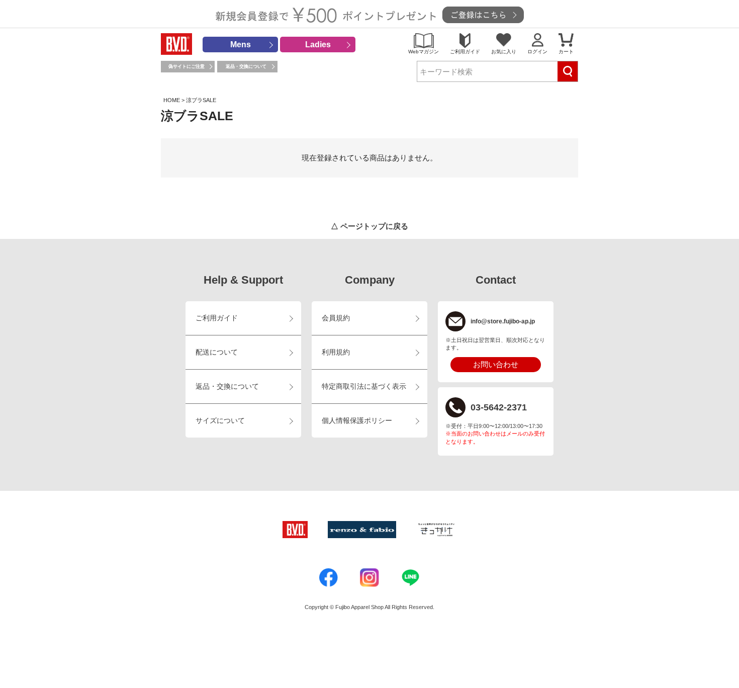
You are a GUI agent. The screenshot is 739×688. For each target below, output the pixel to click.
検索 (568, 71)
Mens (240, 44)
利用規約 (336, 352)
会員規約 (336, 318)
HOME (171, 100)
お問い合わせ (495, 364)
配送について (217, 352)
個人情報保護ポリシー (357, 420)
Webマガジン (423, 51)
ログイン (537, 51)
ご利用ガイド (465, 51)
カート (566, 51)
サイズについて (220, 420)
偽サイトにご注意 (186, 66)
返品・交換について (246, 66)
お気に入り (503, 51)
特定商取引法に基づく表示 (364, 386)
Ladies (318, 44)
